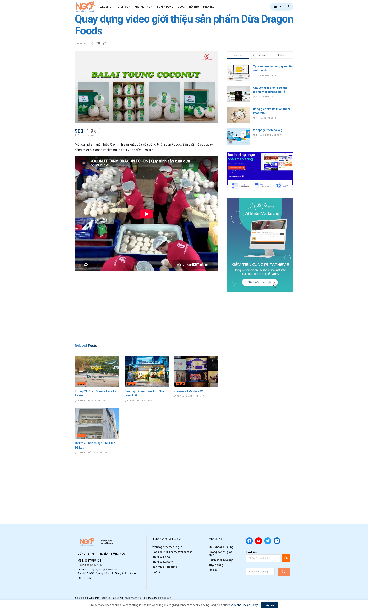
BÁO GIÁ (283, 6)
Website (105, 6)
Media (81, 43)
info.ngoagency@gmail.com (102, 569)
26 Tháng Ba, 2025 (86, 401)
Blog (181, 6)
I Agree (269, 605)
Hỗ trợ (194, 6)
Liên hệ (213, 570)
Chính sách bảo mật (221, 560)
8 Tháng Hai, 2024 (136, 401)
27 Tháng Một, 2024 (187, 396)
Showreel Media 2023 (189, 391)
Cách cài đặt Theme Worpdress (172, 552)
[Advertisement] (147, 310)
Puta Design (164, 598)
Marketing (142, 6)
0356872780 (95, 564)
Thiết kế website (162, 561)
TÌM (286, 558)
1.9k (102, 401)
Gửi (284, 571)
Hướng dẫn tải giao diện (220, 553)
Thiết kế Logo (161, 556)
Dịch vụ (123, 6)
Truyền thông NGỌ (132, 598)
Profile (208, 6)
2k (203, 396)
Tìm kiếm (251, 552)
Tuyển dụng (165, 6)
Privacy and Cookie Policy (242, 605)
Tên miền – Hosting (164, 566)
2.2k (152, 401)
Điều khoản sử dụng (221, 547)
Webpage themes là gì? (269, 130)
